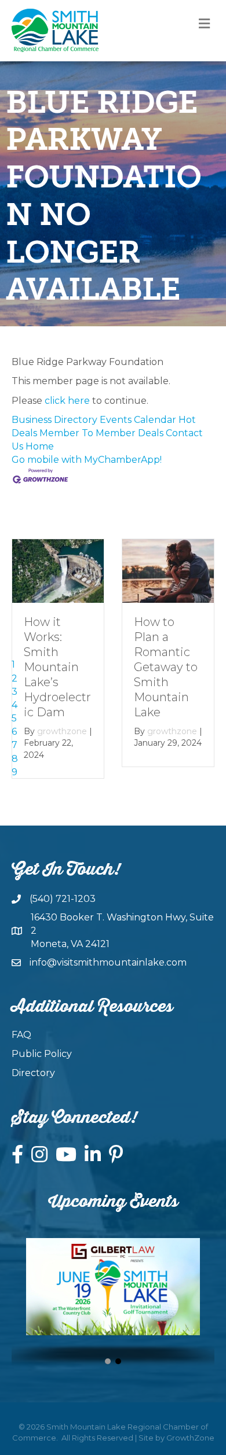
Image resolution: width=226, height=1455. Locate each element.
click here (67, 400)
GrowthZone (190, 1437)
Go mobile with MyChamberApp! (87, 459)
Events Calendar (138, 419)
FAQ (21, 1034)
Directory (33, 1072)
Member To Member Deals (101, 433)
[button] (108, 1361)
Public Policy (42, 1053)
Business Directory (54, 419)
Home (39, 446)
